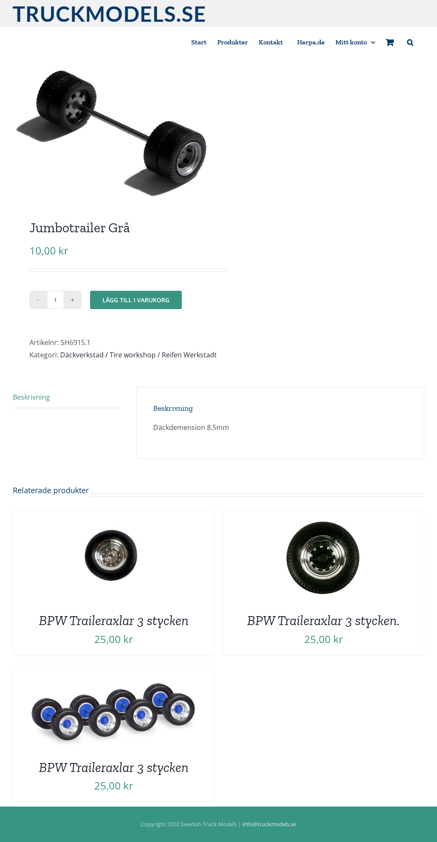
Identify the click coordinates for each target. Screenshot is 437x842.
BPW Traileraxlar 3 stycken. (323, 620)
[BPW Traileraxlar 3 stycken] (113, 517)
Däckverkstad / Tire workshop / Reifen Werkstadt (138, 355)
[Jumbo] (111, 133)
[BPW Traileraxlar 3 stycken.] (323, 517)
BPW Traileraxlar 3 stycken (114, 620)
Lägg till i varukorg (135, 300)
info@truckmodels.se (269, 824)
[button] (410, 41)
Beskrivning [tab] (31, 397)
